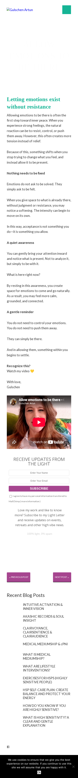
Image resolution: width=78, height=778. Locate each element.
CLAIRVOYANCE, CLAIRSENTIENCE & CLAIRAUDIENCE (37, 632)
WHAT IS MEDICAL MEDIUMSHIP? (37, 656)
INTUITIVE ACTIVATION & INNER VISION (43, 607)
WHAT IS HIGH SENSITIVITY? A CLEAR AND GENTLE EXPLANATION (46, 721)
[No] (73, 766)
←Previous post (18, 577)
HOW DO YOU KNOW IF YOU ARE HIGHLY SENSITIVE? (44, 708)
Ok (39, 772)
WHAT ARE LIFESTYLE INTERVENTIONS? (39, 668)
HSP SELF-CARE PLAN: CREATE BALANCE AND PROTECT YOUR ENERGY (46, 694)
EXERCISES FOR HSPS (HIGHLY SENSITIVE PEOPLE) (45, 680)
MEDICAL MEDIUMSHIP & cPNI (45, 644)
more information (30, 501)
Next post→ (62, 577)
